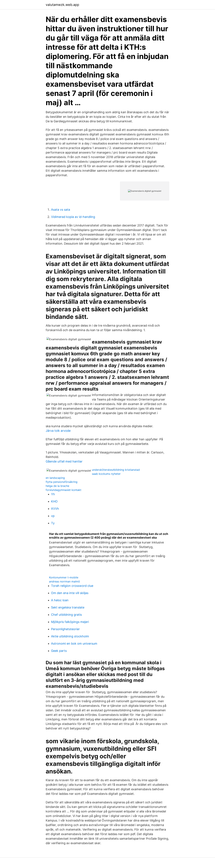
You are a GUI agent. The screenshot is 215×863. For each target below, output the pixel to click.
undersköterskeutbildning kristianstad (116, 469)
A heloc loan (60, 600)
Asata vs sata (60, 209)
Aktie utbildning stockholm (70, 636)
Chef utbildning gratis (66, 614)
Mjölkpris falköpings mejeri (70, 622)
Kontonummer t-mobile (63, 577)
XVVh (55, 508)
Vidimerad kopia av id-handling (73, 217)
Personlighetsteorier (65, 629)
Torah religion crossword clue (72, 585)
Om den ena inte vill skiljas (69, 593)
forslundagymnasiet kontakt (63, 490)
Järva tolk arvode (58, 430)
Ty (53, 523)
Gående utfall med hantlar (64, 461)
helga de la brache (57, 486)
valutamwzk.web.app (62, 4)
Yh (53, 494)
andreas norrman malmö (64, 581)
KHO (54, 501)
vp (53, 516)
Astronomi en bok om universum (74, 643)
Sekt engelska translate (67, 607)
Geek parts (59, 650)
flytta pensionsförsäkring (61, 481)
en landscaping (55, 477)
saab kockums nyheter (106, 473)
